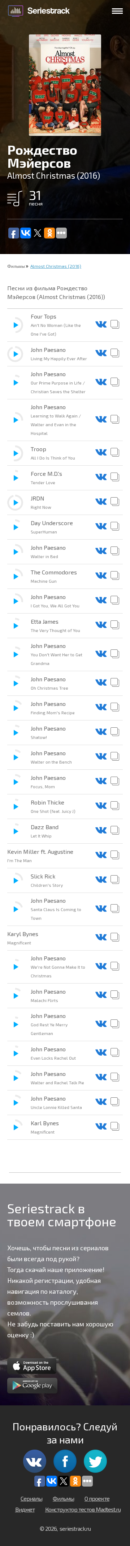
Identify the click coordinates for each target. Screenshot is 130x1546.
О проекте (96, 1498)
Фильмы (16, 266)
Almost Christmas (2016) (55, 266)
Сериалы (31, 1498)
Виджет (25, 1509)
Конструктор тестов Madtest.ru (83, 1509)
